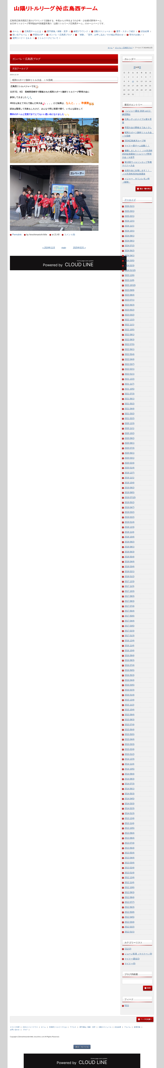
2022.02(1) (129, 369)
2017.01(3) (129, 635)
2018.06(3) (129, 552)
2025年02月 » (79, 247)
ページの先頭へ (145, 1019)
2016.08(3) (129, 660)
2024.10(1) (129, 231)
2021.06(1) (129, 399)
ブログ (25, 1029)
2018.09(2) (129, 542)
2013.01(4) (129, 872)
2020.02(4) (129, 463)
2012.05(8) (129, 912)
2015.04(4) (129, 739)
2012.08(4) (129, 897)
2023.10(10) (130, 285)
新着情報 (137, 1027)
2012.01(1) (129, 932)
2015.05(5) (129, 734)
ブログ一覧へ (143, 189)
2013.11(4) (129, 823)
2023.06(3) (129, 305)
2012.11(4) (129, 882)
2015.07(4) (129, 724)
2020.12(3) (129, 423)
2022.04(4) (129, 359)
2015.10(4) (129, 709)
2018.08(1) (129, 547)
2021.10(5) (129, 389)
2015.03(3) (129, 744)
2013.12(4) (129, 818)
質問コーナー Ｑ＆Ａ (22, 38)
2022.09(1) (129, 334)
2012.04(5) (129, 917)
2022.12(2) (129, 319)
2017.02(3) (129, 631)
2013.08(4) (129, 838)
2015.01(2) (129, 754)
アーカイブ (130, 200)
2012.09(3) (129, 892)
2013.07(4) (129, 843)
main (64, 247)
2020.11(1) (129, 428)
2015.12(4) (129, 700)
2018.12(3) (129, 527)
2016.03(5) (129, 685)
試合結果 (145, 31)
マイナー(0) (130, 963)
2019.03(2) (129, 512)
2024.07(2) (129, 245)
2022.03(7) (129, 364)
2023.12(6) (129, 275)
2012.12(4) (129, 877)
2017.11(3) (129, 586)
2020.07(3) (129, 448)
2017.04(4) (129, 621)
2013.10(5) (129, 828)
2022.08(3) (129, 339)
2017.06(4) (129, 611)
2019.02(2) (129, 517)
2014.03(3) (129, 803)
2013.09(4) (129, 833)
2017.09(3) (129, 596)
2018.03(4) (129, 566)
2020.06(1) (129, 453)
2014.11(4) (129, 764)
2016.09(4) (129, 655)
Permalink (17, 234)
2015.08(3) (129, 719)
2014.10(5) (129, 769)
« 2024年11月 (48, 247)
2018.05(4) (129, 557)
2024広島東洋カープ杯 (135, 140)
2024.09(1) (129, 236)
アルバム (127, 1027)
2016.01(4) (129, 695)
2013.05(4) (129, 853)
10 (133, 81)
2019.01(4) (129, 522)
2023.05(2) (129, 310)
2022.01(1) (129, 374)
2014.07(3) (129, 784)
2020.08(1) (129, 443)
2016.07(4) (129, 665)
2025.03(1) (129, 211)
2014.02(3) (129, 808)
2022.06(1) (129, 349)
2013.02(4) (129, 868)
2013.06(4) (129, 848)
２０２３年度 (15, 1027)
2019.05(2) (129, 502)
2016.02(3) (129, 690)
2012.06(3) (129, 907)
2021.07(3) (129, 394)
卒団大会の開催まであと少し (138, 127)
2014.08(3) (129, 779)
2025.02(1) (129, 216)
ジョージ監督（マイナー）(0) (138, 954)
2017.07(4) (129, 606)
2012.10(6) (129, 887)
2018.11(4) (129, 532)
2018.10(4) (129, 537)
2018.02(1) (129, 571)
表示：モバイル (82, 1047)
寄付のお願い (135, 35)
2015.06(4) (129, 729)
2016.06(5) (129, 670)
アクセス (73, 1027)
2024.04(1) (129, 255)
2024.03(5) (129, 260)
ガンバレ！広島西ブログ (60, 35)
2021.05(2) (129, 403)
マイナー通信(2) (132, 959)
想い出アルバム (19, 35)
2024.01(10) (130, 270)
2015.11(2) (129, 705)
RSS (127, 1005)
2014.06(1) (129, 788)
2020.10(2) (129, 433)
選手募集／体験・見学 (57, 31)
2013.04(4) (129, 858)
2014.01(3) (129, 813)
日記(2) (128, 949)
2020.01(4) (129, 468)
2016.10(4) (129, 650)
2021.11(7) (129, 384)
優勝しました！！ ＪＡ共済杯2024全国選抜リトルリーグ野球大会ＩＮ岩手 (137, 154)
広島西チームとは (33, 31)
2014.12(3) (129, 759)
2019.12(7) (129, 473)
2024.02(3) (129, 265)
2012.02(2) (129, 927)
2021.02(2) (129, 418)
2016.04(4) (129, 680)
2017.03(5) (129, 626)
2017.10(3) (129, 591)
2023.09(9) (129, 290)
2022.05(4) (129, 354)
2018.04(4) (129, 561)
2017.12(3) (129, 581)
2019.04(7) (129, 507)
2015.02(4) (129, 749)
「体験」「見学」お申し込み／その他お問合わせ (100, 35)
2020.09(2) (129, 438)
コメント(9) (69, 234)
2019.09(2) (129, 487)
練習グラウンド (81, 31)
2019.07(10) (130, 497)
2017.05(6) (129, 616)
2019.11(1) (129, 478)
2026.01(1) (129, 206)
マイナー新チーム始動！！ (137, 145)
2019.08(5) (129, 492)
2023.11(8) (129, 280)
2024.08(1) (129, 241)
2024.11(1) (129, 226)
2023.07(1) (129, 300)
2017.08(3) (129, 601)
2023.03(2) (129, 315)
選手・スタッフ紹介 (125, 31)
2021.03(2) (129, 413)
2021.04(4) (129, 408)
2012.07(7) (129, 902)
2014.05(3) (129, 793)
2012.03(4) (129, 922)
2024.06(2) (129, 250)
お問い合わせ (15, 1029)
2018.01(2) (129, 576)
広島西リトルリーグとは (58, 1027)
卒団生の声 (38, 35)
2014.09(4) (129, 774)
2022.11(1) (129, 324)
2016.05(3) (129, 675)
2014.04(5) (129, 798)
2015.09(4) (129, 714)
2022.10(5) (129, 329)
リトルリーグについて (47, 38)
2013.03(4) (129, 863)
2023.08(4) (129, 295)
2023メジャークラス (30, 1027)
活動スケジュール (102, 31)
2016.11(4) (129, 645)
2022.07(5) (129, 344)
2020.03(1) (129, 458)
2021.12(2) (129, 379)
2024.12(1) (129, 221)
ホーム (15, 31)
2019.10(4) (129, 483)
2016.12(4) (129, 640)
